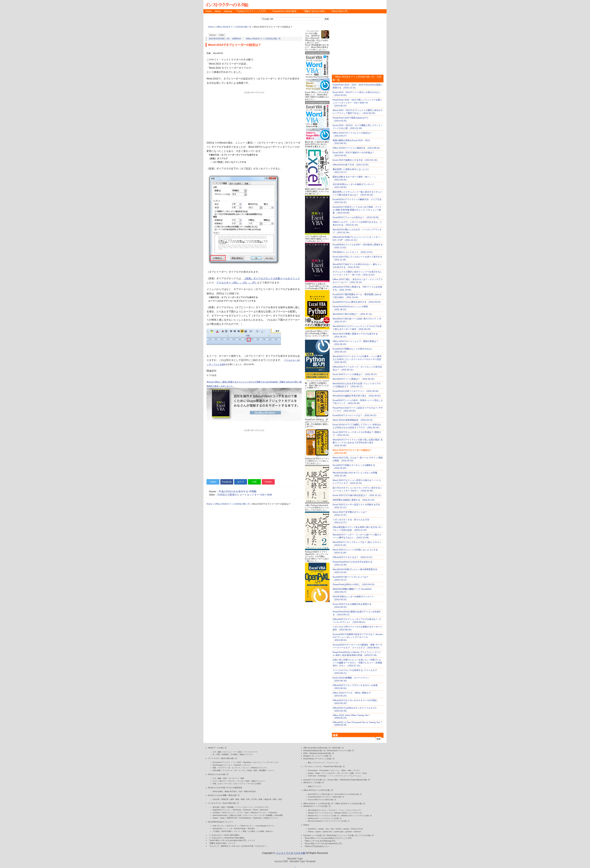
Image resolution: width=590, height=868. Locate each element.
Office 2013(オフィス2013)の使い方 (350, 804)
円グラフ (232, 781)
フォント (245, 768)
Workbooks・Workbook (242, 810)
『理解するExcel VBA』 (314, 11)
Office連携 (216, 770)
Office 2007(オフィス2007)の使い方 (318, 790)
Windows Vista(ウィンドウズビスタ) (348, 813)
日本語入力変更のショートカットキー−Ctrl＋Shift (244, 494)
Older (221, 35)
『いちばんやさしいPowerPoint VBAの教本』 (227, 838)
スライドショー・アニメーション (326, 762)
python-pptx (339, 831)
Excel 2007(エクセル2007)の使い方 (348, 794)
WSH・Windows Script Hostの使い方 (318, 753)
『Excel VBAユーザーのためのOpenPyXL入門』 (323, 843)
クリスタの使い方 (366, 835)
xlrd (327, 829)
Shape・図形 (252, 770)
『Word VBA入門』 (340, 11)
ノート (330, 776)
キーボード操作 (244, 781)
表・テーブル (240, 770)
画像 (352, 773)
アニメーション (355, 776)
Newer (212, 35)
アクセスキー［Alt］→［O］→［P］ (236, 282)
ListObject (216, 812)
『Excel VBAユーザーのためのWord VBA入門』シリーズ (231, 840)
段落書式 (225, 754)
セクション (257, 762)
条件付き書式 (218, 791)
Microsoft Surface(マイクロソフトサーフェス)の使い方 (328, 821)
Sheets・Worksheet (260, 810)
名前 (225, 778)
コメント (237, 831)
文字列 (254, 799)
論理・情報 (234, 799)
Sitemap (228, 11)
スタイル (246, 765)
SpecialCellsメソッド (220, 828)
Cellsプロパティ (219, 826)
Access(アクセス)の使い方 (314, 780)
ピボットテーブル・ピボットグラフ (231, 784)
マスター (356, 770)
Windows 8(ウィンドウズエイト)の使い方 (323, 816)
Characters (273, 812)
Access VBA (333, 780)
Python (306, 825)
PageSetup (257, 818)
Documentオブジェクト (221, 762)
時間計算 (225, 799)
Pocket (268, 481)
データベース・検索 (236, 778)
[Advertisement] (254, 115)
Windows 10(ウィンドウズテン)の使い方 (356, 816)
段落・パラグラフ (219, 768)
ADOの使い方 (338, 748)
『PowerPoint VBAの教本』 (285, 11)
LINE (254, 481)
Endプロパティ (232, 826)
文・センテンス (234, 768)
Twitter (213, 481)
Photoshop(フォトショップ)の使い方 (342, 835)
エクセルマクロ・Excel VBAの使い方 (223, 803)
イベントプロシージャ (244, 807)
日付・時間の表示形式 (247, 791)
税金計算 (267, 799)
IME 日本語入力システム (317, 810)
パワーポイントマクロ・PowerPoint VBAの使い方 (324, 766)
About (218, 11)
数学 (275, 799)
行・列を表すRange (238, 828)
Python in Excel (357, 829)
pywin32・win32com (353, 831)
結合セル (269, 831)
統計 (280, 799)
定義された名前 (235, 815)
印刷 (218, 754)
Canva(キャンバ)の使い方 (314, 835)
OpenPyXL (312, 829)
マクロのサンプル (261, 807)
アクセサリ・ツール (336, 810)
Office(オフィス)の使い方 (313, 782)
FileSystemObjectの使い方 (314, 750)
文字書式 (234, 754)
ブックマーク (228, 770)
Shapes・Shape (219, 818)
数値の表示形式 (231, 791)
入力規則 (216, 831)
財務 (260, 799)
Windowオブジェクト (259, 768)
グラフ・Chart (243, 812)
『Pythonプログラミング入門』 (251, 11)
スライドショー (341, 776)
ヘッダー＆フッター (271, 762)
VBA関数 (230, 807)
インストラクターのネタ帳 (226, 4)
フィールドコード (251, 752)
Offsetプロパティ (247, 826)
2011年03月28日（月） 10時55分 (225, 39)
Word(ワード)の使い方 (217, 748)
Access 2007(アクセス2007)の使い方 (322, 800)
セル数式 (251, 831)
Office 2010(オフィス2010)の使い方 (233, 27)
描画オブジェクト (246, 754)
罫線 (244, 831)
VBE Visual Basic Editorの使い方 (316, 748)
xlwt (332, 829)
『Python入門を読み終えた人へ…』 (318, 846)
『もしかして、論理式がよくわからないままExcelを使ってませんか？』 (238, 846)
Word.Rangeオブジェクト (222, 765)
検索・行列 (245, 799)
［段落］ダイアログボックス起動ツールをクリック (271, 278)
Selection (237, 765)
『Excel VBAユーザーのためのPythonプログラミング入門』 (328, 838)
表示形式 (251, 828)
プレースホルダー (329, 773)
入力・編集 (217, 752)
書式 (309, 762)
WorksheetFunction (220, 815)
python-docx (327, 831)
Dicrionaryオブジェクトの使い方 (340, 750)
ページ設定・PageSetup (242, 762)
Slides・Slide (346, 770)
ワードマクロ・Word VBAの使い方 (222, 758)
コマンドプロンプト (353, 810)
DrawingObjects (245, 818)
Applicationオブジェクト (222, 810)
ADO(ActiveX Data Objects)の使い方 (355, 780)
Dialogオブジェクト (271, 818)
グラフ (215, 781)
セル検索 (260, 831)
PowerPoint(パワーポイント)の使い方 (318, 759)
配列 (223, 807)
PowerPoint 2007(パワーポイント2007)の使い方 (326, 797)
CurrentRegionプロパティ (265, 826)
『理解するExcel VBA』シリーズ (221, 843)
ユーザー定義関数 (266, 815)
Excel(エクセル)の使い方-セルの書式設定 (225, 788)
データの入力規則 (254, 784)
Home (209, 11)
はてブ (240, 481)
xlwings (321, 829)
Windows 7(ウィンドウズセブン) (320, 813)
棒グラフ (223, 781)
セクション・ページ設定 (232, 752)
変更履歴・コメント (266, 770)
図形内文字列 (232, 818)
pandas (346, 829)
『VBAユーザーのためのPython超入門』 (320, 841)
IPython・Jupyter (314, 831)
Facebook (227, 481)
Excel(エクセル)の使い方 (218, 774)
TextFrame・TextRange (317, 776)
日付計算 (216, 799)
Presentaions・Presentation (318, 770)
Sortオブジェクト (229, 812)
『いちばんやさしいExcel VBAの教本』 (224, 835)
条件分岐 (216, 807)
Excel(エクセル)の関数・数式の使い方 (224, 795)
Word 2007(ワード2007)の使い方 (320, 794)
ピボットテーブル (250, 815)
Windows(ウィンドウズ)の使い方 (317, 806)
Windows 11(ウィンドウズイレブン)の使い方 (325, 818)
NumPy (338, 829)
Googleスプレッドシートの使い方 (317, 756)
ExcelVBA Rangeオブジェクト (220, 822)
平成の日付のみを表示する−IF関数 (238, 491)
